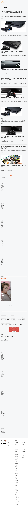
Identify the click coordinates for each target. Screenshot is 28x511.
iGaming (1, 220)
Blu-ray (1, 188)
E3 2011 (1, 361)
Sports (1, 256)
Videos (1, 262)
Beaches (1, 184)
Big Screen (2, 186)
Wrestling (2, 268)
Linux (1, 224)
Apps (1, 183)
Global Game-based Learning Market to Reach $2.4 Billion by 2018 (13, 147)
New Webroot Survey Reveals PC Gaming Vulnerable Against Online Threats (14, 79)
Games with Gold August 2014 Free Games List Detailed (14, 70)
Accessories (2, 180)
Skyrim (19, 322)
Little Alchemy (2, 225)
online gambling (18, 321)
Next (26, 175)
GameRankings (2, 213)
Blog (1, 187)
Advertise (9, 441)
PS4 (15, 485)
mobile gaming (2, 228)
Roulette (1, 247)
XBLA (17, 324)
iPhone (1, 222)
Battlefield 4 (20, 316)
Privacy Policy (9, 446)
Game (1, 210)
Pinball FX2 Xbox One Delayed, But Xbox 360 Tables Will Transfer (13, 137)
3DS (6, 316)
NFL (15, 479)
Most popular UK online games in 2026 (4, 308)
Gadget (1, 208)
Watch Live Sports (2, 263)
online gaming (22, 321)
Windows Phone (2, 267)
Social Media (2, 254)
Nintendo (10, 321)
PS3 (15, 484)
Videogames (2, 261)
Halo (17, 319)
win (15, 324)
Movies (1, 229)
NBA (1, 231)
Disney (14, 317)
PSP (15, 486)
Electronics (2, 167)
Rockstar (12, 322)
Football (1, 206)
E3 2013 (24, 317)
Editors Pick (2, 199)
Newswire (2, 13)
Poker (1, 238)
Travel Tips (2, 260)
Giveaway (14, 319)
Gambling (2, 209)
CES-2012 (2, 189)
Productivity (2, 239)
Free (5, 319)
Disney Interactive (17, 317)
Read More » (2, 18)
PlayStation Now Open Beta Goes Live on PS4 (11, 33)
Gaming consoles (2, 217)
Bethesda (24, 316)
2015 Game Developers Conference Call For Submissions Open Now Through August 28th (12, 12)
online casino (13, 321)
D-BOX (1, 192)
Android (1, 182)
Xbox (1, 269)
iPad (1, 221)
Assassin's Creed (16, 316)
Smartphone (2, 250)
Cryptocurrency (2, 191)
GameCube (2, 212)
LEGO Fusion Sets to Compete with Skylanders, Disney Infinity (14, 166)
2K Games (2, 316)
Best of (1, 185)
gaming (11, 319)
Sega (14, 322)
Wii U (1, 265)
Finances (1, 204)
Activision (9, 316)
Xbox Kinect (20, 324)
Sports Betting (22, 322)
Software (2, 255)
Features (1, 34)
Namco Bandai (6, 321)
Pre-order (2, 322)
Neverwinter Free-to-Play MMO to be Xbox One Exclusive (12, 98)
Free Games (2, 207)
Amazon (13, 316)
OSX (1, 237)
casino (5, 317)
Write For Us (9, 443)
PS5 (15, 486)
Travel (1, 259)
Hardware (2, 219)
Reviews (1, 246)
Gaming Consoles (23, 442)
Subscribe (3, 278)
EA (1, 319)
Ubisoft (2, 324)
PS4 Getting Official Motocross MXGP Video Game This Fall (14, 117)
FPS (3, 319)
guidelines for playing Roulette (4, 218)
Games (1, 379)
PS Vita (1, 240)
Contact (8, 442)
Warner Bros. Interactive (11, 324)
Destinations (2, 193)
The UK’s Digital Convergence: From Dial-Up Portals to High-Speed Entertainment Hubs (9, 307)
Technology (2, 258)
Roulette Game (2, 248)
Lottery (1, 226)
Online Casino (2, 236)
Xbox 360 (2, 70)
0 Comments (4, 13)
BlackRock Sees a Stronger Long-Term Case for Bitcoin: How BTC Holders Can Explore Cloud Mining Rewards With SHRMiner (13, 306)
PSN (5, 322)
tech (1, 257)
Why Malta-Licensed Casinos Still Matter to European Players (7, 305)
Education (2, 200)
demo (11, 317)
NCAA (1, 232)
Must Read (2, 230)
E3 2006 (1, 195)
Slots (1, 249)
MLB (1, 227)
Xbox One (4, 70)
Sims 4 (16, 322)
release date (8, 322)
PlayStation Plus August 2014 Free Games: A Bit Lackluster (12, 52)
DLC (21, 317)
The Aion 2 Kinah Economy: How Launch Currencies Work (6, 304)
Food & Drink (2, 205)
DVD (1, 194)
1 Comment (4, 53)
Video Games (6, 324)
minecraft (23, 319)
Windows (2, 266)
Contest (1, 190)
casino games (8, 317)
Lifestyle (1, 223)
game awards (2, 211)
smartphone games (3, 251)
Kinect (20, 319)
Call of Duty (2, 317)
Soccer (1, 417)
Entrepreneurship (2, 202)
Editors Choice (2, 198)
